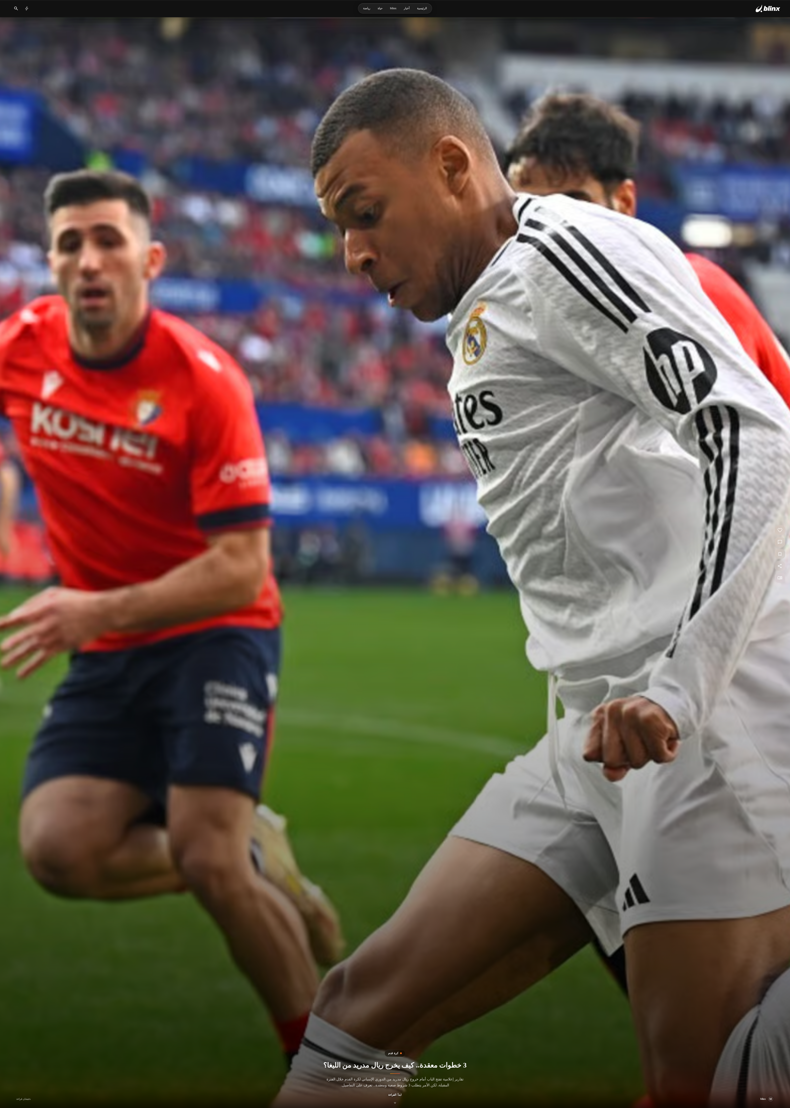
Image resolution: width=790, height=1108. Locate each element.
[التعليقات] (780, 542)
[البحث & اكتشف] (16, 8)
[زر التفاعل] (779, 530)
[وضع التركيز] (779, 577)
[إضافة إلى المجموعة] (780, 554)
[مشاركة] (780, 565)
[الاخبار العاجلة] (26, 8)
